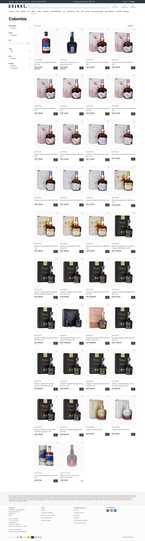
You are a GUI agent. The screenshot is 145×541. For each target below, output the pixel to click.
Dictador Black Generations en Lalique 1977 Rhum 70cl (69, 339)
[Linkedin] (115, 510)
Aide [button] (42, 508)
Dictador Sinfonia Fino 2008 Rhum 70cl (123, 63)
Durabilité (76, 517)
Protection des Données (47, 515)
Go (28, 43)
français (132, 1)
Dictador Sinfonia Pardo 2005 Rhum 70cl (97, 63)
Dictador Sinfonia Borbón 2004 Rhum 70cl (124, 109)
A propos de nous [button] (79, 508)
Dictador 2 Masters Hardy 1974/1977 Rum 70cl (97, 293)
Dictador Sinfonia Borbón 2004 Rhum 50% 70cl (98, 109)
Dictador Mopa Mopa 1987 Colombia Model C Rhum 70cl (98, 339)
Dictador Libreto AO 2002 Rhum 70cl (46, 200)
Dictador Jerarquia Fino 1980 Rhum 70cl (123, 201)
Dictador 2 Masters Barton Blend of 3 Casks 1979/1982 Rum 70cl (123, 247)
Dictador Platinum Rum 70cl (120, 429)
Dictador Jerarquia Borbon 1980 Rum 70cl (98, 247)
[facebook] (107, 510)
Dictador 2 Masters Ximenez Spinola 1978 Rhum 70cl (45, 339)
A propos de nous (24, 1)
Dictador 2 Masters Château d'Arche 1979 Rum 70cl (71, 385)
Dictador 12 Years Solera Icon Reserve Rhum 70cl (69, 476)
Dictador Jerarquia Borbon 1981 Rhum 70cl (70, 247)
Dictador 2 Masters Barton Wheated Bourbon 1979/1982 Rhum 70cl (45, 293)
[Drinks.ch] (18, 6)
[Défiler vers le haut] (140, 539)
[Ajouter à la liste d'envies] (56, 29)
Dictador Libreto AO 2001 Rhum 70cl (71, 200)
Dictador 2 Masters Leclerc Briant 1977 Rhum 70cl (70, 293)
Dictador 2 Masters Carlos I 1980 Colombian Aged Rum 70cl (44, 430)
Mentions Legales (46, 520)
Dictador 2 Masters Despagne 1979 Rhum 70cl (123, 293)
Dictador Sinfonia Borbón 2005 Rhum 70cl (72, 109)
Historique (76, 515)
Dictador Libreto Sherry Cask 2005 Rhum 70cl (97, 155)
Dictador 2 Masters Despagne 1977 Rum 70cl (71, 430)
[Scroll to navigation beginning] (1, 11)
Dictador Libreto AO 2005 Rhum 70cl (123, 154)
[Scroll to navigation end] (143, 11)
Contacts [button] (12, 508)
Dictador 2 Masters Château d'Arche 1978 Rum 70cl (97, 385)
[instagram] (111, 510)
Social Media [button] (110, 507)
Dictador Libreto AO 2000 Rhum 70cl (98, 200)
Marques (126, 11)
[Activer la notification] (82, 480)
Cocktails (119, 11)
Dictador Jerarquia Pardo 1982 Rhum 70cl (46, 247)
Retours (43, 510)
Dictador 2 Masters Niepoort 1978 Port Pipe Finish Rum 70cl (123, 385)
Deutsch (125, 1)
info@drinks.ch (13, 522)
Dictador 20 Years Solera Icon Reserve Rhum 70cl (69, 63)
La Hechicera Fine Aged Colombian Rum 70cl (45, 63)
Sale (17, 11)
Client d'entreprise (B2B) (38, 1)
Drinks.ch (130, 537)
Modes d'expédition (46, 517)
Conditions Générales (47, 512)
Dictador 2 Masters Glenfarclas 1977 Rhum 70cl (123, 339)
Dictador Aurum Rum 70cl (94, 429)
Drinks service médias (80, 523)
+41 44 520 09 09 (14, 520)
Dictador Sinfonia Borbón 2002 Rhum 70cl (46, 155)
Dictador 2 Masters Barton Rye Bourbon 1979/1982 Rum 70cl (44, 385)
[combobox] (69, 6)
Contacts (11, 1)
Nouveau (11, 11)
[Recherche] (30, 6)
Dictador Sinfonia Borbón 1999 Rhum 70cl (72, 155)
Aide (16, 1)
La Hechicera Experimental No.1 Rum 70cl (46, 476)
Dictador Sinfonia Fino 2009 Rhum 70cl (45, 109)
